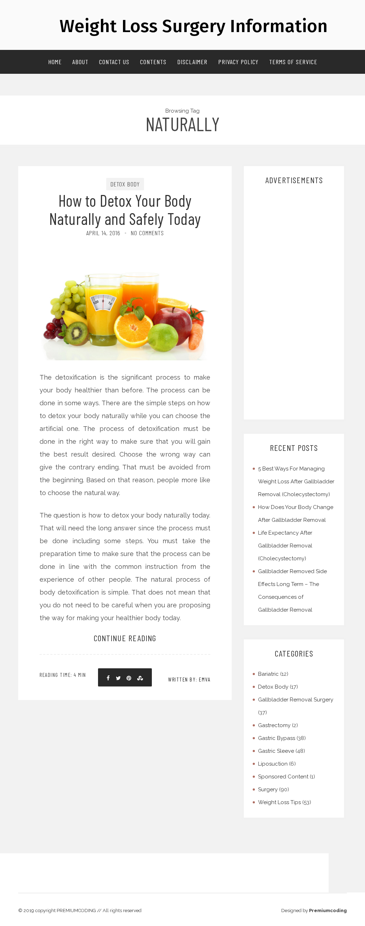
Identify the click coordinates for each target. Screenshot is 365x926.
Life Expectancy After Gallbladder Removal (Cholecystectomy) (285, 546)
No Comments (147, 233)
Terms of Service (293, 62)
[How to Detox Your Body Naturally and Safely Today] (125, 270)
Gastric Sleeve (276, 751)
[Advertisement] (295, 303)
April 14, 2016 (103, 233)
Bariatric (268, 674)
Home (55, 62)
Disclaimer (192, 62)
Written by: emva (189, 679)
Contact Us (114, 62)
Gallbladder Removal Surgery (295, 699)
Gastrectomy (274, 725)
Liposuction (273, 764)
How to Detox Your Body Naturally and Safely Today (125, 209)
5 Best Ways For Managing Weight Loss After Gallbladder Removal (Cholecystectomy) (296, 481)
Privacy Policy (238, 62)
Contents (153, 62)
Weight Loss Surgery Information (194, 26)
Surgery (268, 789)
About (80, 62)
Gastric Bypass (276, 738)
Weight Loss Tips (279, 802)
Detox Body (125, 184)
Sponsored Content (283, 776)
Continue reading (125, 638)
